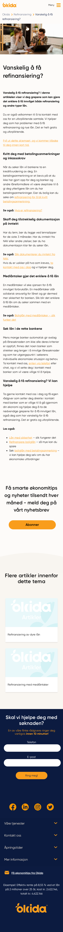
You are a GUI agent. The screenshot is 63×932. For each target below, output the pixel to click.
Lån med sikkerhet (20, 437)
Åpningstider (13, 847)
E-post (31, 756)
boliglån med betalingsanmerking (36, 450)
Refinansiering (22, 14)
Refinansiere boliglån (22, 442)
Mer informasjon (16, 859)
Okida (6, 14)
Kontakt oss (12, 835)
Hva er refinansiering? (28, 210)
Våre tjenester (14, 823)
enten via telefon (39, 363)
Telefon (31, 742)
